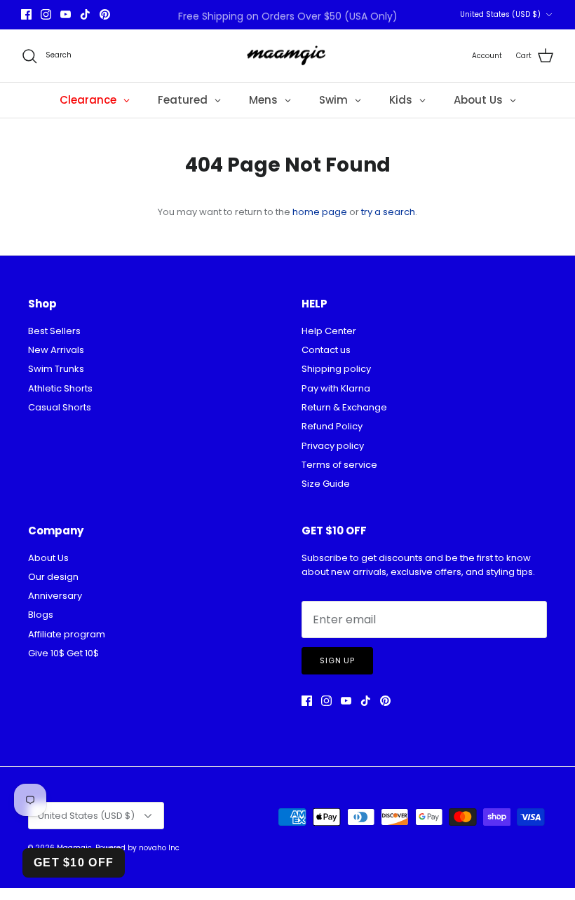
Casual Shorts (59, 407)
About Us (48, 558)
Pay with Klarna (336, 388)
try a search (388, 212)
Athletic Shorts (60, 388)
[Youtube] (65, 14)
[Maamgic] (288, 56)
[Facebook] (26, 14)
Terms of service (339, 464)
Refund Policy (332, 426)
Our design (53, 576)
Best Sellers (54, 331)
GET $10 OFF (74, 862)
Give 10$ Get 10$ (63, 653)
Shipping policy (336, 368)
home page (319, 212)
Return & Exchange (344, 407)
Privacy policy (333, 445)
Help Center (329, 331)
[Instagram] (46, 14)
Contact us (326, 349)
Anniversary (55, 595)
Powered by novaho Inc (137, 848)
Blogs (40, 614)
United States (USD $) (500, 14)
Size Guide (326, 483)
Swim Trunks (56, 368)
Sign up (337, 660)
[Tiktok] (85, 14)
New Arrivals (56, 349)
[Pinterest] (105, 14)
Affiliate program (66, 634)
